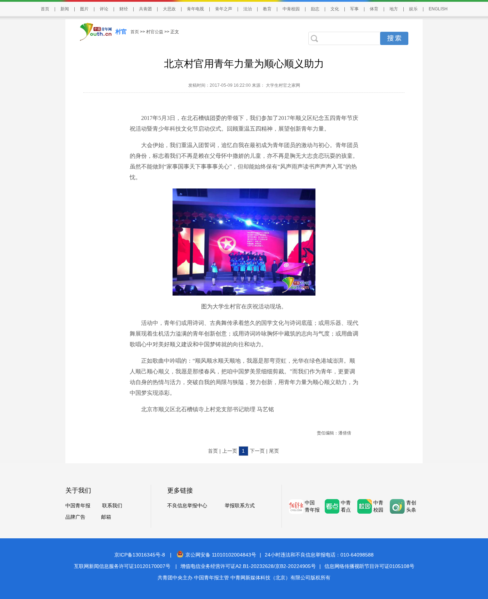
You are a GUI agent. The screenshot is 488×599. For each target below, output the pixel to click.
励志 (315, 8)
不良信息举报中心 (187, 505)
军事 (354, 8)
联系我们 (112, 505)
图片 (84, 8)
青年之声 (223, 8)
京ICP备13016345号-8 (139, 555)
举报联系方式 (240, 505)
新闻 (64, 8)
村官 (121, 32)
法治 (247, 8)
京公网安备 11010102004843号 (220, 555)
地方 (393, 8)
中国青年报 (77, 505)
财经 (123, 8)
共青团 (145, 8)
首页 (45, 8)
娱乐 (413, 8)
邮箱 (106, 517)
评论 (104, 8)
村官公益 (154, 31)
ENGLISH (438, 8)
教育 (267, 8)
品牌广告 (75, 517)
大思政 (169, 8)
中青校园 (291, 8)
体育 (374, 8)
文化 (334, 8)
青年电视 (195, 8)
